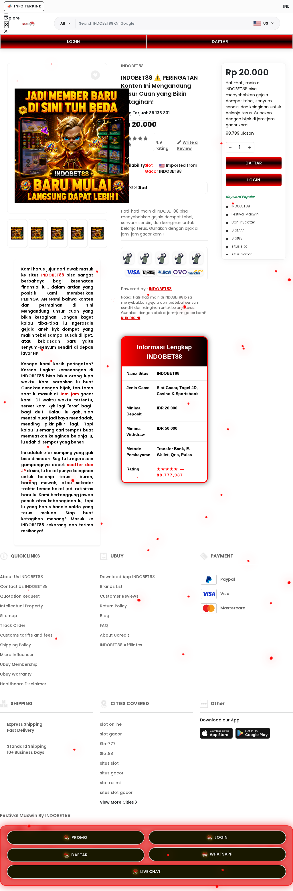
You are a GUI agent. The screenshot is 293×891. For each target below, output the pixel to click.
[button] (95, 75)
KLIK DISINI (130, 317)
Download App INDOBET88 (127, 577)
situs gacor (112, 773)
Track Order (12, 625)
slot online (111, 724)
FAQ (104, 625)
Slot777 (108, 744)
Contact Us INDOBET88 (23, 586)
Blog (104, 616)
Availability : (133, 168)
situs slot (109, 763)
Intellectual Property (21, 606)
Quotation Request (20, 596)
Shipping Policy (15, 645)
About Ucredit (114, 635)
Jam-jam (69, 394)
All (62, 23)
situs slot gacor (116, 792)
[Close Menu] (6, 24)
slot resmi (110, 783)
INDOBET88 (52, 275)
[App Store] (217, 735)
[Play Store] (252, 735)
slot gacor (111, 734)
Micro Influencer (17, 655)
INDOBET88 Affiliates (121, 645)
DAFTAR (220, 41)
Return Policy (113, 606)
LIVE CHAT (150, 872)
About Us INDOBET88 (21, 577)
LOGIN (73, 41)
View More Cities (117, 802)
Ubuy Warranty (15, 674)
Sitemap (8, 616)
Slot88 (106, 753)
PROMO (79, 836)
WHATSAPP (221, 853)
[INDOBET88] (28, 23)
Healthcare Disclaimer (23, 684)
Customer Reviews (119, 596)
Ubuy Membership (18, 664)
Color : (137, 188)
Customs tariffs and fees (26, 635)
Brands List (111, 586)
